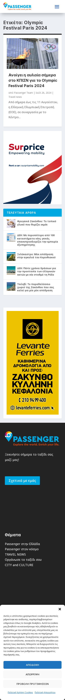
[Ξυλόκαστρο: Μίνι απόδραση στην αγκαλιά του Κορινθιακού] (11, 256)
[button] (60, 609)
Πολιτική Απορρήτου (45, 692)
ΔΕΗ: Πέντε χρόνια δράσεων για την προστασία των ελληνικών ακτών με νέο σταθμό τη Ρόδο (36, 271)
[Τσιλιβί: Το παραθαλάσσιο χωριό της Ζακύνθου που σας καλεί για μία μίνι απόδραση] (11, 286)
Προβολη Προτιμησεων (32, 683)
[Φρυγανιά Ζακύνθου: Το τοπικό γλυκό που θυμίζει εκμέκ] (11, 223)
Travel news (15, 96)
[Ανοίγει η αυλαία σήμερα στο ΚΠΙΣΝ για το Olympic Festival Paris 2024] (32, 53)
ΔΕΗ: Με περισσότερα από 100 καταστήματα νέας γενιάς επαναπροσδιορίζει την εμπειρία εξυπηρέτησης (37, 240)
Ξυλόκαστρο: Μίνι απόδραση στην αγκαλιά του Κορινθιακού (36, 256)
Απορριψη (32, 674)
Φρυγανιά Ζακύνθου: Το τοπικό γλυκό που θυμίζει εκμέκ (36, 223)
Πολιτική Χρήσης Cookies (20, 692)
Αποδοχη (32, 664)
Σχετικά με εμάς (22, 480)
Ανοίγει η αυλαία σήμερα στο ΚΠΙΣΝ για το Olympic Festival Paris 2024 (32, 80)
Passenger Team (23, 92)
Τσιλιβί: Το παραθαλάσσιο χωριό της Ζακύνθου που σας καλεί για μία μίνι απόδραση (35, 287)
